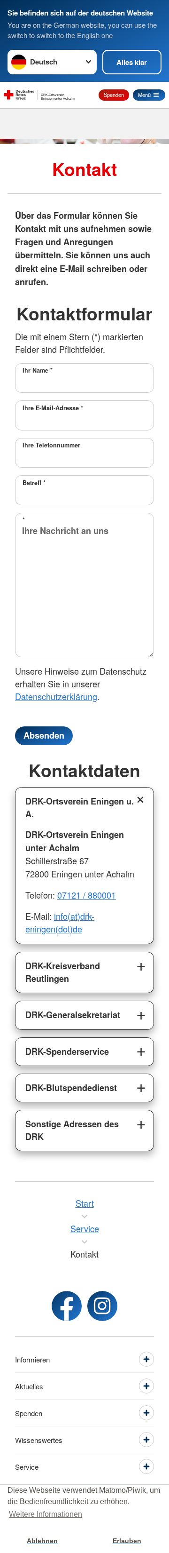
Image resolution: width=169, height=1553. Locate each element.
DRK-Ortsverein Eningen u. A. (79, 807)
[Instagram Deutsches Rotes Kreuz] (102, 1306)
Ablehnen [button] (42, 1541)
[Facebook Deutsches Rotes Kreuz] (67, 1306)
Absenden (43, 735)
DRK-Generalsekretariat (72, 1015)
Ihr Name (38, 370)
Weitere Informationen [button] (45, 1514)
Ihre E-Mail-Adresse (53, 408)
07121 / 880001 (86, 895)
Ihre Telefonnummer (51, 445)
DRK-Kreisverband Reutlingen (62, 972)
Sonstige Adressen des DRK (72, 1130)
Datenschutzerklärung (56, 696)
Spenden (114, 94)
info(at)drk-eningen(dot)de (59, 922)
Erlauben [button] (127, 1541)
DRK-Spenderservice (67, 1051)
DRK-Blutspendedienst (71, 1088)
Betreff (34, 482)
